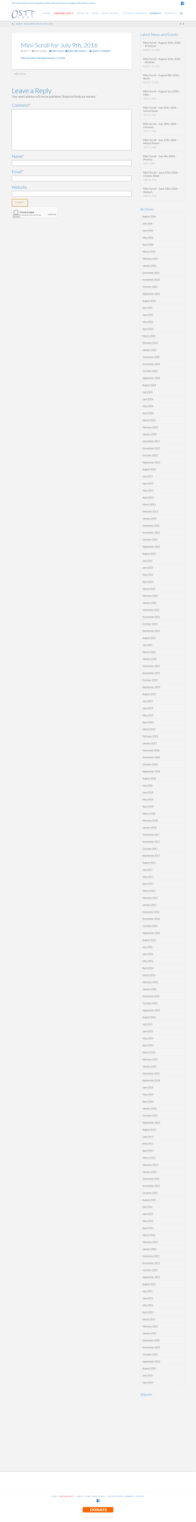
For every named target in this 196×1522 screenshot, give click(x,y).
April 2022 (148, 581)
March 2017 (148, 890)
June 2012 (147, 1213)
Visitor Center (115, 1496)
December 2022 (151, 525)
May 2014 (147, 1094)
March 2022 (148, 588)
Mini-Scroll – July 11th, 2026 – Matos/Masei (160, 141)
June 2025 (147, 314)
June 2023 (147, 483)
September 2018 (151, 771)
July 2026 (147, 223)
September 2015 (151, 1010)
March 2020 (148, 651)
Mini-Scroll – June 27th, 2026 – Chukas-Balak (161, 174)
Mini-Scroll (58, 51)
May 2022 (147, 574)
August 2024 (149, 384)
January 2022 (149, 602)
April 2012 (148, 1227)
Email (17, 171)
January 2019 (149, 743)
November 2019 (151, 672)
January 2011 (149, 1333)
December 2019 (151, 665)
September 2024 (151, 377)
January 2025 (149, 349)
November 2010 (151, 1347)
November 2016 (151, 918)
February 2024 (150, 427)
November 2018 (151, 757)
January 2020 (149, 658)
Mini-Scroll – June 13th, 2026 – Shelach (161, 190)
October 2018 (150, 764)
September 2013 (151, 1122)
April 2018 (148, 806)
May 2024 (147, 405)
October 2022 (150, 539)
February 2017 (150, 897)
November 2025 (151, 279)
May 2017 (147, 876)
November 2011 (151, 1262)
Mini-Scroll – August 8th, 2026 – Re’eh (162, 77)
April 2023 (148, 497)
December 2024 (151, 356)
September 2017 (151, 855)
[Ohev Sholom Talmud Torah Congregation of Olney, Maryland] (23, 13)
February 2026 (150, 258)
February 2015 (150, 1059)
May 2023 (147, 490)
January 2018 (149, 827)
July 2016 (147, 946)
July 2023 (147, 476)
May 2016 (147, 960)
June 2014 (147, 1087)
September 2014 (151, 1080)
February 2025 (150, 342)
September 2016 (151, 932)
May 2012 (147, 1220)
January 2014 (149, 1108)
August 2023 (149, 469)
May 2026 (147, 237)
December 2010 (151, 1340)
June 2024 (147, 399)
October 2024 (150, 370)
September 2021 (151, 630)
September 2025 (151, 293)
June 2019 (147, 708)
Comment (21, 105)
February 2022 (150, 595)
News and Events (77, 51)
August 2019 (149, 693)
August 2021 (149, 637)
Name (18, 156)
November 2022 (151, 532)
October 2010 (150, 1354)
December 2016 (151, 911)
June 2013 (147, 1136)
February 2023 (150, 511)
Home (54, 1496)
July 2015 (147, 1024)
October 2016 (150, 925)
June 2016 (147, 953)
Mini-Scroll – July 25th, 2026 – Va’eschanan (160, 109)
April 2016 (148, 967)
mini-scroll (20, 74)
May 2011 (147, 1305)
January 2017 (149, 904)
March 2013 (148, 1157)
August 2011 (149, 1283)
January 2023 (149, 518)
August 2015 (149, 1017)
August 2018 (149, 778)
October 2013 (150, 1115)
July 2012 (147, 1206)
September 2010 (151, 1361)
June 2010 (147, 1382)
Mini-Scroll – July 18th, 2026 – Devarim (160, 125)
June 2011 (147, 1298)
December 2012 (151, 1178)
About (80, 1496)
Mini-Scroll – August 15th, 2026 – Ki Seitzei (161, 44)
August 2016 (149, 939)
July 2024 (147, 391)
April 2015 (148, 1045)
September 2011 (151, 1276)
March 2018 (148, 813)
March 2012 (148, 1234)
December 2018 (151, 750)
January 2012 (149, 1248)
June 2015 (147, 1031)
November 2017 (151, 841)
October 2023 (150, 455)
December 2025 (151, 272)
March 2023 (148, 504)
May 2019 (147, 715)
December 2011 (151, 1255)
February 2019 (150, 736)
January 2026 (149, 265)
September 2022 (151, 546)
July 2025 (147, 307)
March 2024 (148, 420)
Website (19, 187)
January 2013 (149, 1171)
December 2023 (151, 441)
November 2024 (151, 363)
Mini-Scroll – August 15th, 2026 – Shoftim (161, 60)
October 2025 (150, 286)
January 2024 (149, 434)
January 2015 (149, 1066)
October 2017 (150, 848)
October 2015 (150, 1003)
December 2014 (151, 1073)
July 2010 (147, 1375)
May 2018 (147, 799)
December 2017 (151, 834)
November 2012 (151, 1185)
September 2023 (151, 462)
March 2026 (148, 251)
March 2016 (148, 974)
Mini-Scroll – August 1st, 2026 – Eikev (161, 93)
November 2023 (151, 448)
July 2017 (147, 869)
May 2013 (147, 1143)
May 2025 (147, 321)
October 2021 (150, 623)
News (18, 24)
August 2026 (149, 216)
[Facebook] (182, 3)
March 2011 (148, 1319)
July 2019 (147, 700)
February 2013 (150, 1164)
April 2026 (148, 244)
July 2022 (147, 560)
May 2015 (147, 1038)
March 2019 (148, 729)
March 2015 (148, 1052)
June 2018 (147, 792)
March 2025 (148, 335)
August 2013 (149, 1129)
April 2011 (148, 1312)
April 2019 (148, 722)
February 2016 (150, 981)
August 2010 (149, 1368)
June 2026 (147, 230)
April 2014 (148, 1101)
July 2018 (147, 785)
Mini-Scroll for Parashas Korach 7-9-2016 (43, 57)
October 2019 (150, 679)
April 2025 (148, 328)
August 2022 (149, 553)
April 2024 (148, 412)
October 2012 (150, 1192)
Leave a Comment (101, 51)
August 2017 (149, 862)
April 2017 (148, 883)
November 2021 (151, 616)
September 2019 (151, 687)
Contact (140, 1496)
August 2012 (149, 1199)
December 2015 (151, 996)
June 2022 (147, 567)
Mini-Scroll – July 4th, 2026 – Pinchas (160, 158)
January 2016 (149, 988)
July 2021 (147, 644)
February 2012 (150, 1241)
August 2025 (149, 300)
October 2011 (150, 1269)
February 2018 (150, 820)
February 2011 (150, 1326)
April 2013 (148, 1150)
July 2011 (147, 1291)
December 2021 (151, 609)
